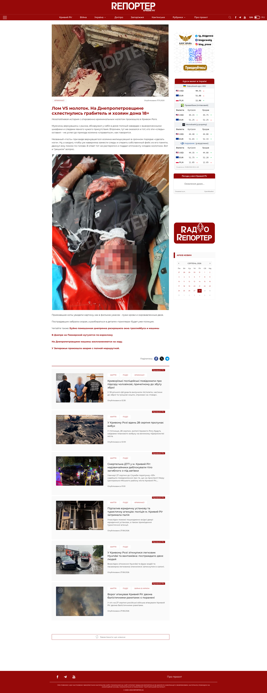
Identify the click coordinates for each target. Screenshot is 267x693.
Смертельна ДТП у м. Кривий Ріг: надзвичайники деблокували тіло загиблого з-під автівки (129, 467)
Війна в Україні (141, 588)
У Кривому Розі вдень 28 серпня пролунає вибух (135, 424)
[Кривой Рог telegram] (240, 17)
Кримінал (59, 100)
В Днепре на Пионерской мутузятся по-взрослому (82, 335)
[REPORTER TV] (245, 17)
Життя (113, 375)
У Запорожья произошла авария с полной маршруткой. (85, 348)
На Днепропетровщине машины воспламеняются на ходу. (87, 341)
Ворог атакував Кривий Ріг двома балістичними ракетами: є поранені (131, 596)
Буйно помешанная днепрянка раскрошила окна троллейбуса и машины (114, 328)
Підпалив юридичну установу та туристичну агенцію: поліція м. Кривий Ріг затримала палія (135, 511)
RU (263, 17)
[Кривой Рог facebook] (235, 17)
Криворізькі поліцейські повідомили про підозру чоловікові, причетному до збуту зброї (134, 384)
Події (125, 375)
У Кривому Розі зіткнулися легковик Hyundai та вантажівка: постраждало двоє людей (135, 556)
